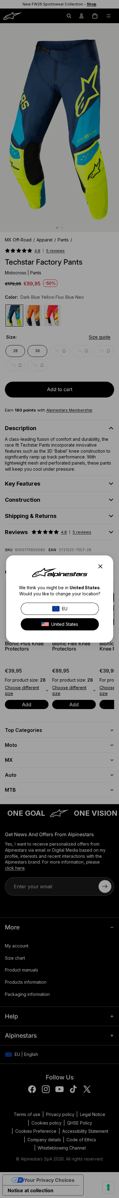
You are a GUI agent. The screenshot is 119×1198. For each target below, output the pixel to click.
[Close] (102, 566)
